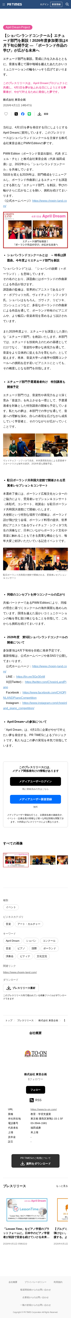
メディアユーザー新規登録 (35, 799)
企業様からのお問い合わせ (35, 1297)
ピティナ (25, 956)
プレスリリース (25, 1020)
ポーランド (49, 948)
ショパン (31, 940)
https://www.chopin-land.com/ (20, 972)
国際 (34, 948)
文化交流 (42, 956)
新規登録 (56, 4)
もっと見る (62, 1186)
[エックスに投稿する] (16, 114)
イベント (11, 907)
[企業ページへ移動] (35, 1054)
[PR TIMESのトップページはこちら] (14, 4)
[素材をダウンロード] (39, 114)
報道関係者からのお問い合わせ (35, 1289)
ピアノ (21, 948)
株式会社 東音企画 (48, 1020)
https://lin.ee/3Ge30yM (30, 676)
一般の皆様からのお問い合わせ (35, 1305)
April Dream (12, 940)
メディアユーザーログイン (35, 781)
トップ (8, 1020)
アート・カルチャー (28, 923)
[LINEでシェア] (29, 114)
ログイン (44, 4)
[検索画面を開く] (67, 4)
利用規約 (58, 1282)
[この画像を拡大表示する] (16, 860)
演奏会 (9, 956)
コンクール (49, 940)
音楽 (8, 923)
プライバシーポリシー (35, 1282)
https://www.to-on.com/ (44, 1109)
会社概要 (13, 1282)
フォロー (35, 1089)
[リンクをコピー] (46, 114)
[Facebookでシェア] (23, 114)
